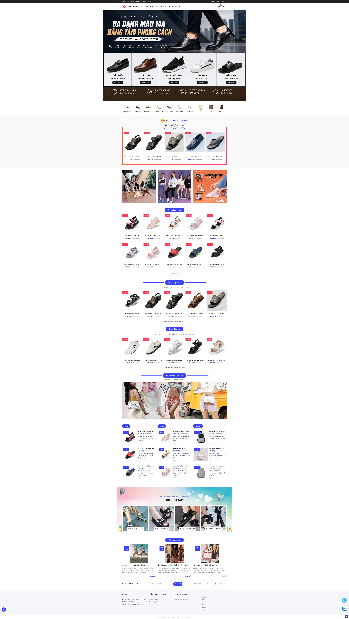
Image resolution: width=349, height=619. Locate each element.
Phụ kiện (178, 7)
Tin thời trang (174, 540)
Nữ (157, 7)
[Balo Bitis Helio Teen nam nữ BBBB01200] (201, 437)
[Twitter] (211, 584)
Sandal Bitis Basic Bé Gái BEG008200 (132, 264)
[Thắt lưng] (221, 107)
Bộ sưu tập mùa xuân (135, 528)
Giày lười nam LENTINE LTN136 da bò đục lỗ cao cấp (195, 157)
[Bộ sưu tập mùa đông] (213, 518)
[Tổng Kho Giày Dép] (130, 6)
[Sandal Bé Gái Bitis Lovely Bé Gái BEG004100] (165, 437)
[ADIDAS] (139, 186)
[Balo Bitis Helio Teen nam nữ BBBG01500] (201, 472)
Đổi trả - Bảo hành (154, 599)
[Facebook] (207, 584)
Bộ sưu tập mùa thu (187, 528)
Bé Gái (162, 426)
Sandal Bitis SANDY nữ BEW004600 (174, 360)
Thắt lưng (221, 111)
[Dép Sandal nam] (148, 107)
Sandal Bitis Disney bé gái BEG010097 (153, 264)
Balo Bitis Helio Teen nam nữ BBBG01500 (217, 466)
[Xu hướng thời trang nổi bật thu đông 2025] (174, 553)
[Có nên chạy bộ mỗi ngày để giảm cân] (139, 553)
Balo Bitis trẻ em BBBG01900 (217, 448)
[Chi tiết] (138, 142)
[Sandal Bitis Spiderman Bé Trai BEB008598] (130, 437)
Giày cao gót (159, 111)
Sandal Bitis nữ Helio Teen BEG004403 (216, 360)
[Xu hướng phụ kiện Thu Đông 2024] (210, 553)
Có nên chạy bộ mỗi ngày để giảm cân (135, 565)
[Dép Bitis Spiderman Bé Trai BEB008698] (130, 454)
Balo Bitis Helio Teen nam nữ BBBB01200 (217, 431)
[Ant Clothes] (174, 400)
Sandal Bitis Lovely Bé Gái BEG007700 (174, 235)
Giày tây (137, 111)
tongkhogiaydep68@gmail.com (133, 604)
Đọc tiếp (153, 576)
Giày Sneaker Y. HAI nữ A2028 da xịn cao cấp (132, 360)
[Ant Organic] (174, 55)
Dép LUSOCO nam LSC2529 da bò (154, 157)
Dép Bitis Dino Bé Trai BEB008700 (195, 264)
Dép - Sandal (185, 287)
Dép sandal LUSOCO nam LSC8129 (195, 313)
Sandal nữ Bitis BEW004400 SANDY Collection (195, 360)
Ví (211, 111)
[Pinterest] (224, 584)
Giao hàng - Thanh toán (156, 602)
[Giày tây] (138, 107)
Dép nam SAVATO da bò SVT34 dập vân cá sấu (174, 157)
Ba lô (200, 111)
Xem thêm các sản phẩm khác (173, 321)
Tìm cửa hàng (138, 1)
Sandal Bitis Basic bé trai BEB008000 (217, 264)
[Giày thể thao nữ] (190, 107)
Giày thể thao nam (128, 111)
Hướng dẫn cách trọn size (183, 599)
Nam (152, 7)
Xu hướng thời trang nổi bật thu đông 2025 (173, 565)
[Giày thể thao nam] (127, 107)
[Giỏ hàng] (219, 6)
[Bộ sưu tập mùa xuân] (135, 518)
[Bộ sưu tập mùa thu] (187, 518)
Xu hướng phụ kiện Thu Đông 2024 (205, 565)
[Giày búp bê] (169, 107)
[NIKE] (174, 186)
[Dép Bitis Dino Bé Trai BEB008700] (130, 472)
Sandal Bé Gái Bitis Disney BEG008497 (195, 235)
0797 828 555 (130, 1)
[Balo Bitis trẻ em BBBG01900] (201, 454)
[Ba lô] (201, 107)
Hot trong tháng (176, 120)
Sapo (190, 617)
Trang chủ (145, 7)
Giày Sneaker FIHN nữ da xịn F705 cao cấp (153, 360)
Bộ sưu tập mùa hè (161, 528)
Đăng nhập (216, 1)
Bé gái (171, 7)
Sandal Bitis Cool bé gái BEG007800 (217, 235)
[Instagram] (220, 584)
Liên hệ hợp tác (147, 1)
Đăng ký (224, 1)
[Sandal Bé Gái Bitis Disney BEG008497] (165, 472)
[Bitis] (210, 186)
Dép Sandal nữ (180, 111)
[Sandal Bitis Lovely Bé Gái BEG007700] (165, 454)
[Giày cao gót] (159, 107)
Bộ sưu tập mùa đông (213, 528)
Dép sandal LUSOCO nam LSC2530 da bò (133, 157)
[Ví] (211, 107)
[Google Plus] (216, 584)
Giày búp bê (169, 111)
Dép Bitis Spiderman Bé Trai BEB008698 (174, 264)
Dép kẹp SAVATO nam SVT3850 (215, 157)
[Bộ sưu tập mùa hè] (161, 518)
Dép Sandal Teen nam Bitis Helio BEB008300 (132, 313)
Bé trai (163, 7)
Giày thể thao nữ (191, 111)
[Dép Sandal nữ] (180, 107)
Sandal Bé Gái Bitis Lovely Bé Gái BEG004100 (153, 235)
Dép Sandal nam (149, 111)
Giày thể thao (159, 334)
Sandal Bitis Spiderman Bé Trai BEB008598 (132, 235)
